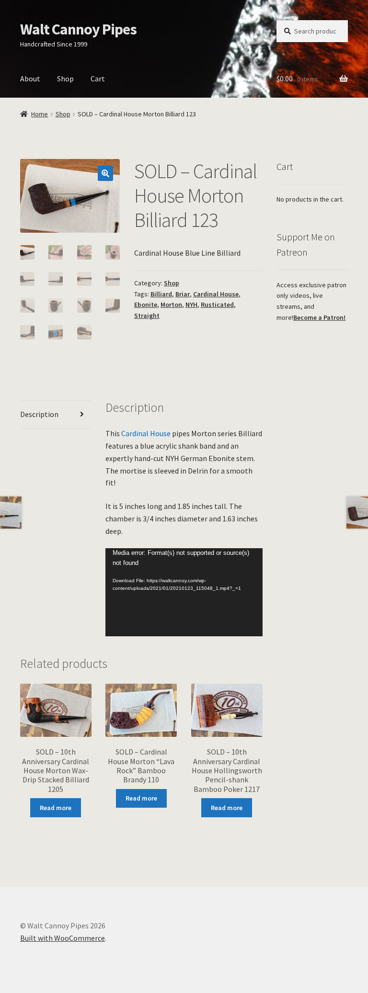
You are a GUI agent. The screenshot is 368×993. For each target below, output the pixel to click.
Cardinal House (216, 294)
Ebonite (145, 304)
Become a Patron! (319, 317)
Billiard (161, 294)
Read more (55, 807)
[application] (183, 592)
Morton (171, 304)
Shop (65, 78)
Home (39, 114)
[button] (105, 173)
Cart (98, 78)
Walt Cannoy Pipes (78, 29)
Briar (182, 294)
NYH (191, 304)
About (30, 78)
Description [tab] (39, 414)
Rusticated (217, 304)
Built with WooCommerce (62, 938)
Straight (147, 315)
